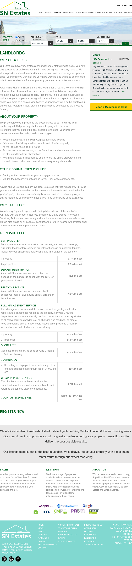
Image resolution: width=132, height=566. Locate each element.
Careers (117, 12)
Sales (48, 12)
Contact (127, 12)
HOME (40, 524)
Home (41, 12)
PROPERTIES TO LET (93, 524)
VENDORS (62, 531)
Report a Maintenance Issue (111, 107)
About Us (107, 12)
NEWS (40, 528)
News (78, 12)
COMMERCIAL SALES (67, 528)
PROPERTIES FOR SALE (68, 524)
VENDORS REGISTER (67, 534)
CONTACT (42, 547)
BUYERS (61, 537)
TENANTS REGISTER (93, 544)
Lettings (56, 12)
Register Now (12, 411)
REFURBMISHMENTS (47, 544)
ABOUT (41, 531)
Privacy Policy (9, 553)
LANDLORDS (90, 534)
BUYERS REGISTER (66, 541)
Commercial (68, 12)
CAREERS (42, 534)
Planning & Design (91, 12)
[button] (42, 43)
